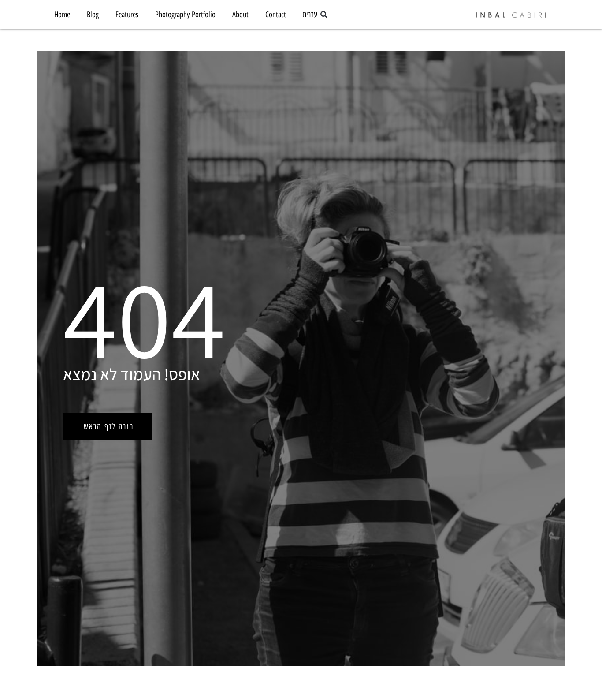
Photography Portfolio (185, 14)
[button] (323, 15)
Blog (93, 14)
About (240, 14)
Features (126, 14)
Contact (275, 14)
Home (62, 14)
